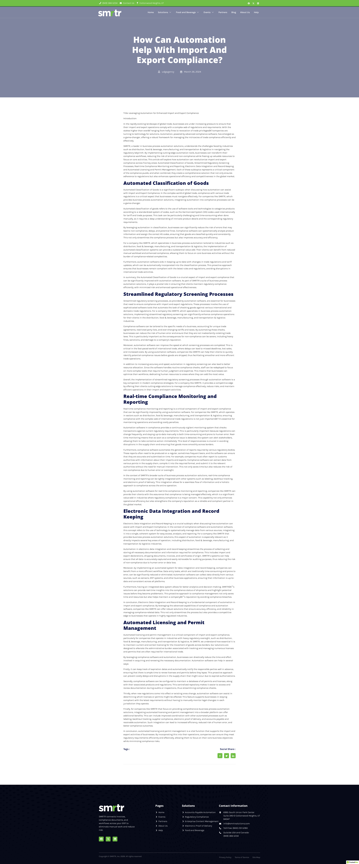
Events (207, 12)
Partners (222, 12)
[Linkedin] (258, 3)
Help (256, 12)
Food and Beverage (186, 12)
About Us (245, 12)
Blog (233, 12)
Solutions (163, 12)
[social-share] (220, 755)
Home (151, 12)
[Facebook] (249, 3)
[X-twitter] (253, 3)
